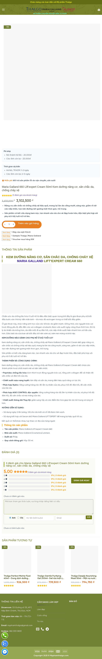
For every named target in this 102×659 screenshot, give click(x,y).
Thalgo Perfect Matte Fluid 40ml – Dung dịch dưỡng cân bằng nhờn (17, 577)
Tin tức (40, 622)
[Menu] (3, 9)
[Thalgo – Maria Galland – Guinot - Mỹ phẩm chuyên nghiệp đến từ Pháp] (51, 10)
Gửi (88, 517)
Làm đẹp (41, 610)
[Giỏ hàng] (99, 9)
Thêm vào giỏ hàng (28, 223)
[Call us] (42, 629)
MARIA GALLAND (30, 261)
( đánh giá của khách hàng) (24, 195)
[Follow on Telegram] (47, 629)
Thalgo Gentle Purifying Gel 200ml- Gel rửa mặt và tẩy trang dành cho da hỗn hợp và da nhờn (50, 577)
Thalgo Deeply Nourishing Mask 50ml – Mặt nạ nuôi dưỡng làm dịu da (83, 577)
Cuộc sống (42, 616)
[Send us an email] (37, 629)
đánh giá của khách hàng (39, 472)
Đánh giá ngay (81, 480)
